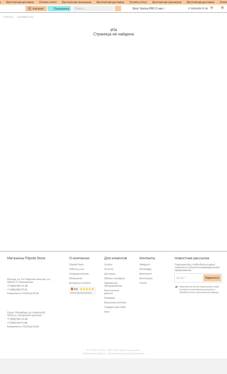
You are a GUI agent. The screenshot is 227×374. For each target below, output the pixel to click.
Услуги (108, 264)
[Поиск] (118, 8)
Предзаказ (61, 8)
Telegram (144, 264)
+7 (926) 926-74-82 (17, 285)
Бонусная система (115, 302)
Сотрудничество (79, 273)
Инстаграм (146, 278)
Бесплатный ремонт (111, 292)
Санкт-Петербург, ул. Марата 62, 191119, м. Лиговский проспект (26, 314)
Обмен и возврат (114, 278)
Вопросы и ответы (80, 283)
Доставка (109, 273)
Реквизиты (75, 278)
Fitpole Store (76, 264)
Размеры (109, 298)
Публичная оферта (94, 353)
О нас (159, 8)
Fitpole (8, 17)
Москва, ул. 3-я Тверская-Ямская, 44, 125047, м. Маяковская (29, 280)
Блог (136, 8)
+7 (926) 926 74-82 (17, 322)
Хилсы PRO (147, 8)
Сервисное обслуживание (113, 284)
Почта (143, 283)
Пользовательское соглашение (126, 353)
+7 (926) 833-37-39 (198, 8)
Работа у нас (76, 269)
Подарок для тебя (115, 307)
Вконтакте (145, 273)
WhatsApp (145, 269)
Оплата (108, 269)
